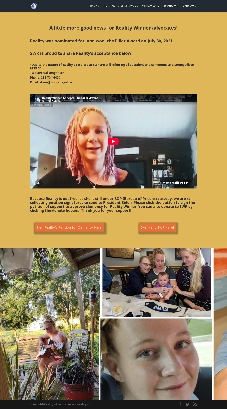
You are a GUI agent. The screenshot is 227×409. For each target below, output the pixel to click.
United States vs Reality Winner (121, 6)
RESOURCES (170, 6)
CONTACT (188, 6)
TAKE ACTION (149, 6)
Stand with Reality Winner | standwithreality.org (60, 404)
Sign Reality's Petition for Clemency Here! (69, 227)
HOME (93, 6)
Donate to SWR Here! (157, 227)
